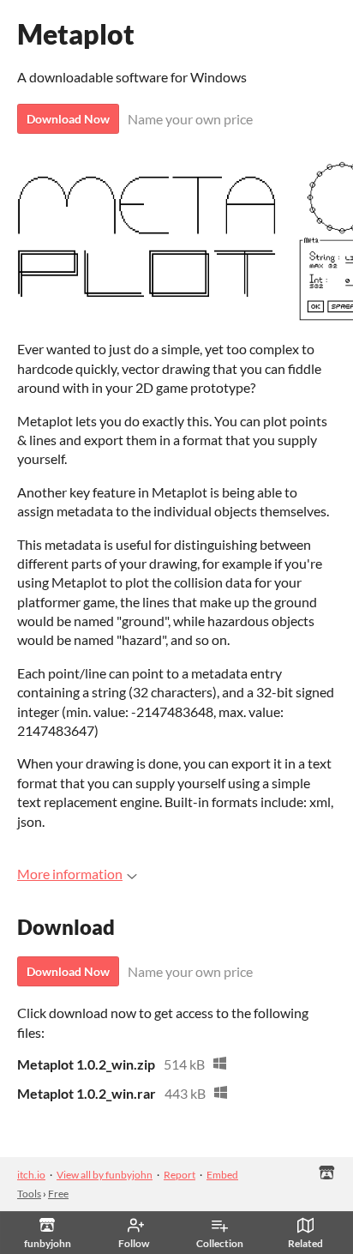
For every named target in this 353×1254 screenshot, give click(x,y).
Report (179, 1174)
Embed (222, 1174)
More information (70, 873)
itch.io (31, 1174)
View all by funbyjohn (105, 1174)
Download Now (68, 119)
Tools (29, 1193)
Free (58, 1193)
